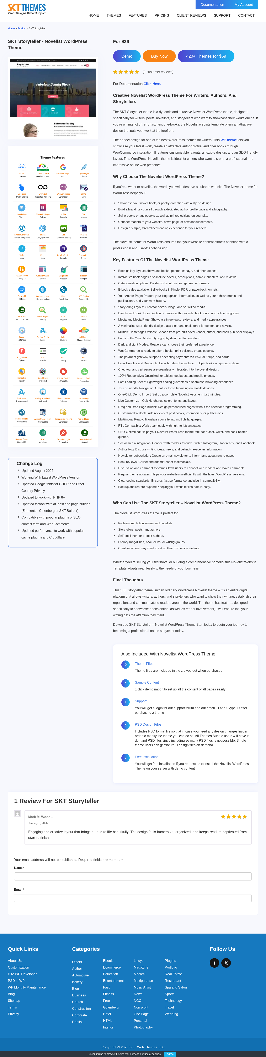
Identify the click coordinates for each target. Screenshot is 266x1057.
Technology (173, 1000)
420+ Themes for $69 (206, 56)
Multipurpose (143, 980)
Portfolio (171, 967)
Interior (108, 1027)
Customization (18, 967)
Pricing (162, 15)
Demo (126, 56)
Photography (143, 1027)
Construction (81, 1008)
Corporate (79, 1015)
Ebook (108, 960)
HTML (107, 1020)
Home (94, 15)
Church (77, 1002)
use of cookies (152, 1054)
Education (110, 974)
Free (106, 1000)
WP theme (228, 140)
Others (77, 962)
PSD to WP (16, 980)
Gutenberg (111, 1007)
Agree (170, 1054)
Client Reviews (191, 15)
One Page (141, 1014)
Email (19, 889)
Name (19, 867)
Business (79, 995)
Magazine (141, 967)
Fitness (108, 994)
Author (77, 968)
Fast (106, 987)
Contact (246, 15)
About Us (15, 960)
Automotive (80, 975)
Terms (12, 1007)
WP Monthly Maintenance (27, 987)
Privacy (13, 1014)
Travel (169, 1007)
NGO (137, 1000)
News (138, 994)
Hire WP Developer (22, 974)
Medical (139, 974)
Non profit (141, 1007)
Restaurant (173, 980)
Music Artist (142, 987)
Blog (11, 994)
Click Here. (137, 84)
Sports (169, 994)
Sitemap (14, 1000)
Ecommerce (112, 967)
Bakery (77, 982)
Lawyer (139, 960)
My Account (244, 5)
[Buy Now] (159, 56)
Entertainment (113, 980)
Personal (140, 1020)
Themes (114, 15)
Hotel (107, 1014)
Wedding (171, 1014)
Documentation (212, 5)
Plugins (170, 960)
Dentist (77, 1022)
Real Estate (173, 974)
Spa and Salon (176, 987)
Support (222, 15)
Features (138, 15)
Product (21, 28)
